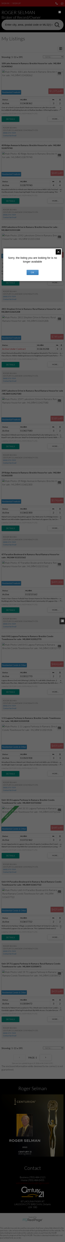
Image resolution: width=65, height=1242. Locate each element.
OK (32, 272)
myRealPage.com (32, 1220)
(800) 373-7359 (9, 133)
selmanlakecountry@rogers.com (32, 1182)
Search (57, 24)
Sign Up (16, 3)
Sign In (5, 3)
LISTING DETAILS (10, 119)
